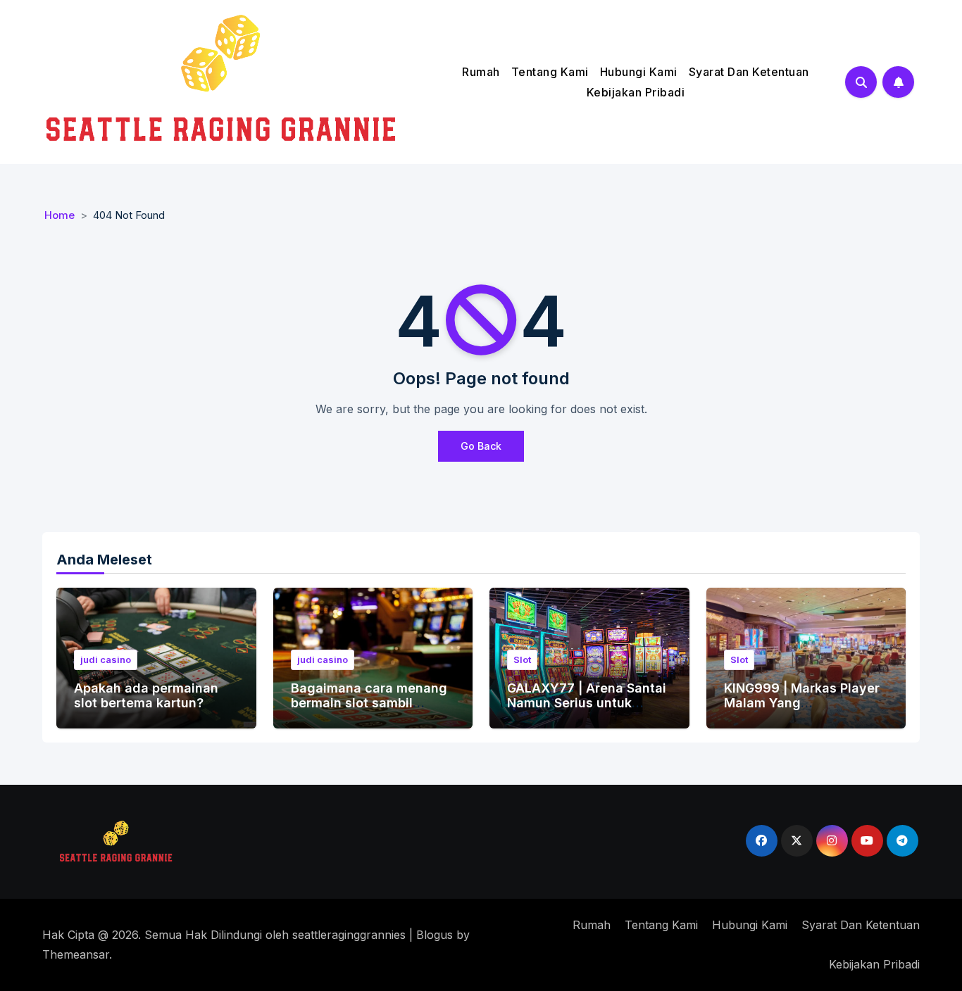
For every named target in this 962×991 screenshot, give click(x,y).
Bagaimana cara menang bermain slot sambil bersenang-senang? (369, 703)
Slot (522, 659)
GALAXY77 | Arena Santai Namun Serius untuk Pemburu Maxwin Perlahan (586, 711)
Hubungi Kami (638, 72)
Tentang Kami (550, 72)
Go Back (481, 446)
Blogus (434, 935)
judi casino (105, 659)
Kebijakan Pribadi (636, 92)
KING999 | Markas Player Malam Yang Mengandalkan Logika (802, 703)
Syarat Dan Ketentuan (749, 72)
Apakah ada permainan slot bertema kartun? (146, 696)
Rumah (481, 72)
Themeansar (75, 954)
